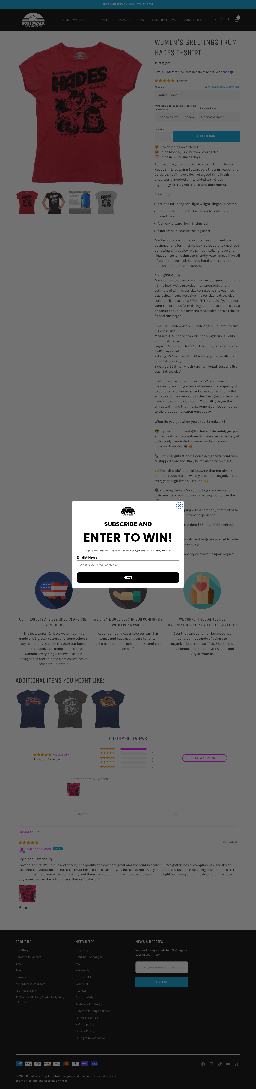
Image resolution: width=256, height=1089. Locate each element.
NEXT (128, 577)
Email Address (87, 557)
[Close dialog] (179, 505)
